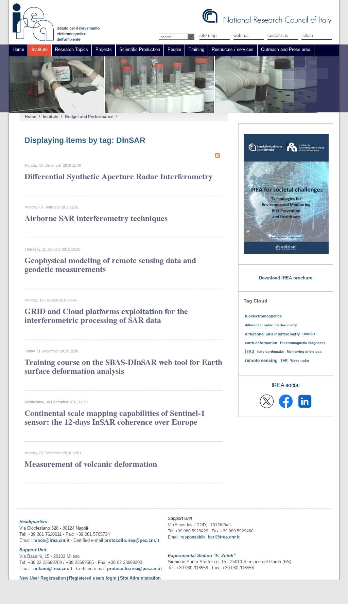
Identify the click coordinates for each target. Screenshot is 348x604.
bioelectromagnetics (263, 316)
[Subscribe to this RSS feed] (217, 155)
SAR (284, 360)
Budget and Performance (89, 116)
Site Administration (140, 578)
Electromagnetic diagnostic (303, 343)
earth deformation (261, 343)
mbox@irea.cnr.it (51, 540)
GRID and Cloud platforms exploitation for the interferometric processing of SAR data (106, 315)
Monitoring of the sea (304, 351)
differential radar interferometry (271, 325)
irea (250, 351)
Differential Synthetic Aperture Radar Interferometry (118, 176)
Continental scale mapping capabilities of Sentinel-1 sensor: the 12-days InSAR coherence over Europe (114, 417)
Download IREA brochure (285, 277)
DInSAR (308, 334)
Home (30, 116)
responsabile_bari (197, 537)
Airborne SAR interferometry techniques (96, 218)
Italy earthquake (270, 351)
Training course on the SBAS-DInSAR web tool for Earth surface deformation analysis (123, 366)
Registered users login (93, 578)
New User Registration (42, 578)
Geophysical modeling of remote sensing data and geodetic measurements (110, 264)
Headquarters (33, 521)
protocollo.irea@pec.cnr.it (131, 540)
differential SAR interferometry (272, 334)
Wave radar (299, 360)
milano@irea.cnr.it (52, 568)
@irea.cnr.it (227, 536)
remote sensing (261, 360)
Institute (50, 116)
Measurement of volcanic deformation (90, 464)
